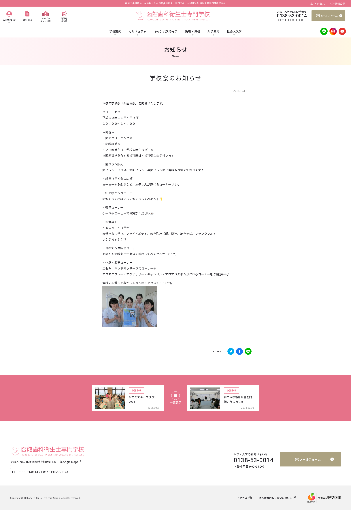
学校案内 (115, 31)
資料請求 (27, 19)
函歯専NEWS (64, 19)
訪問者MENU (9, 19)
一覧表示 (175, 402)
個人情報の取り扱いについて (275, 498)
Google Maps (69, 462)
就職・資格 (192, 31)
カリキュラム (137, 31)
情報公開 (340, 3)
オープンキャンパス (45, 19)
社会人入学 (234, 31)
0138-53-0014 (28, 472)
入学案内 (213, 31)
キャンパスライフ (166, 31)
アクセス (319, 3)
